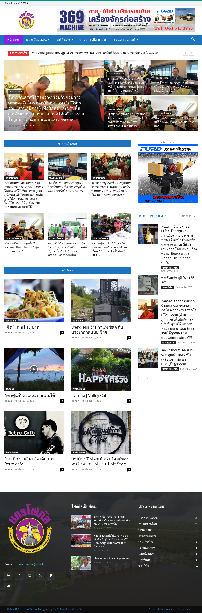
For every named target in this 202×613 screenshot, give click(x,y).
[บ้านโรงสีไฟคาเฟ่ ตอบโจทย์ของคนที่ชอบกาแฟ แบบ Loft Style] (101, 432)
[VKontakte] (8, 586)
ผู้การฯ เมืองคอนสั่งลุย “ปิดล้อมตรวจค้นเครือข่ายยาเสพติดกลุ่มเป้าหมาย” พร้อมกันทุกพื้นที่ (112, 520)
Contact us (184, 609)
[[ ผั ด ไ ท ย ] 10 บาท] (34, 300)
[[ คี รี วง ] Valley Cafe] (101, 369)
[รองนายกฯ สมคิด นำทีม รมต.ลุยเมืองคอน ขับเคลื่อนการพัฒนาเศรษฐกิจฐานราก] (148, 358)
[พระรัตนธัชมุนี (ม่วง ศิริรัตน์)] (148, 285)
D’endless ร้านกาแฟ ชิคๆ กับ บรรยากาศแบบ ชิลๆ (97, 330)
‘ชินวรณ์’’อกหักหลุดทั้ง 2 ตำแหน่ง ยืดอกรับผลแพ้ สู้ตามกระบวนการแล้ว (80, 53)
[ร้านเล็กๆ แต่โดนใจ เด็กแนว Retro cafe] (34, 432)
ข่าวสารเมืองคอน (92, 39)
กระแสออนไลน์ (123, 39)
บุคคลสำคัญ (167, 287)
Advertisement (166, 609)
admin (8, 332)
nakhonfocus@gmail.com (33, 564)
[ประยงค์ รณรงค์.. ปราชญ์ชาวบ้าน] (81, 563)
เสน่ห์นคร (62, 39)
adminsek (14, 125)
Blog (151, 609)
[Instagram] (30, 575)
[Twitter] (40, 576)
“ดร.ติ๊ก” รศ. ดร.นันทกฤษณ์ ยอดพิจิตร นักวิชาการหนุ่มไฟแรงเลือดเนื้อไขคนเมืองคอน (66, 187)
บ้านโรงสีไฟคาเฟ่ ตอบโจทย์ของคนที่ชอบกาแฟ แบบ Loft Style (99, 461)
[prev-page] (140, 378)
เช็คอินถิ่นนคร (79, 388)
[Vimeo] (51, 576)
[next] (191, 53)
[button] (193, 40)
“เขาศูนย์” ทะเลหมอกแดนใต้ (29, 395)
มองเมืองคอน (36, 39)
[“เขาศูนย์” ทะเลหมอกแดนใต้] (34, 369)
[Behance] (8, 576)
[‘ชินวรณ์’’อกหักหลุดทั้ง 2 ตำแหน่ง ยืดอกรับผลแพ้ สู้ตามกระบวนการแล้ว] (174, 113)
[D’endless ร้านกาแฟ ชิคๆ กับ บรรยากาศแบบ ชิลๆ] (101, 300)
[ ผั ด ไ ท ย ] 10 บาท (21, 327)
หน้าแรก (13, 39)
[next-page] (147, 378)
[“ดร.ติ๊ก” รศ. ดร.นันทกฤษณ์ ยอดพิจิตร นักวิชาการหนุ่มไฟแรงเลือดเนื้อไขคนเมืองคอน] (174, 77)
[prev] (185, 53)
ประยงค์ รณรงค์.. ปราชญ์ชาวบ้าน (111, 558)
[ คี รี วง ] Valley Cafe (90, 395)
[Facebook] (19, 576)
